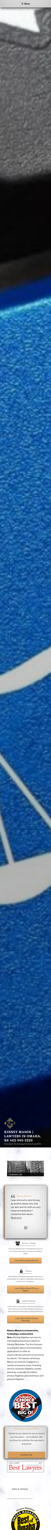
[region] (25, 1168)
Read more (16, 1192)
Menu (27, 4)
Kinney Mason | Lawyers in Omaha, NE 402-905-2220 (22, 1136)
